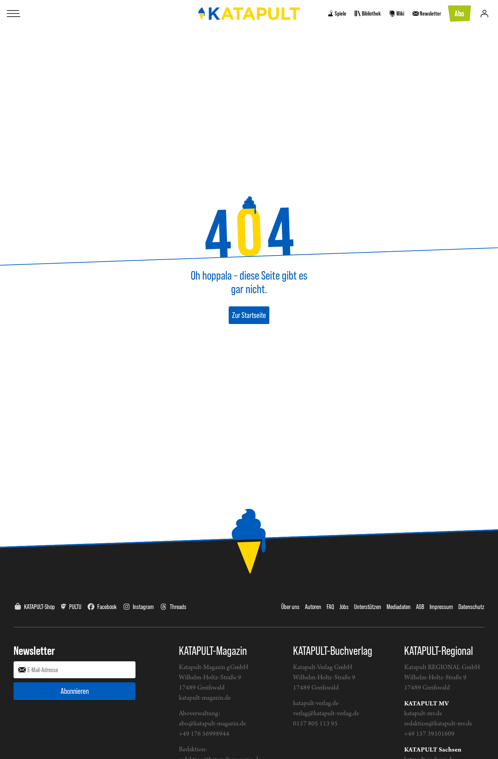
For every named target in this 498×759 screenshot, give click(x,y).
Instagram (143, 606)
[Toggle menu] (13, 13)
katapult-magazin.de (205, 698)
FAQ (330, 606)
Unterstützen (367, 606)
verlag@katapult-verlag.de (326, 713)
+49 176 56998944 (204, 734)
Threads (178, 606)
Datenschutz (471, 606)
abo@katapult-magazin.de (212, 724)
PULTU (75, 606)
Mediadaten (399, 606)
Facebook (107, 606)
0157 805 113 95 (315, 724)
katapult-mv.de (423, 713)
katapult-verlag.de (315, 703)
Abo (459, 13)
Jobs (344, 606)
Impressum (441, 606)
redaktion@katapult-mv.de (438, 724)
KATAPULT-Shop (39, 606)
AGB (420, 606)
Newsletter (34, 650)
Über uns (290, 606)
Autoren (313, 606)
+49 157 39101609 (429, 734)
